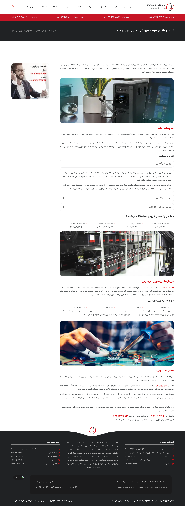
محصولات (91, 7)
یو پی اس (128, 7)
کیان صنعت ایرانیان (49, 30)
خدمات (55, 7)
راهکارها (77, 7)
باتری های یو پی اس (166, 287)
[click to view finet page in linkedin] (40, 487)
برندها (66, 7)
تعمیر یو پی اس (162, 385)
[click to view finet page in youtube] (36, 487)
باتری (116, 7)
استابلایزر (104, 7)
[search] (13, 6)
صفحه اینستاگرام (68, 487)
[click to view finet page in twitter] (44, 487)
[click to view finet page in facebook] (48, 487)
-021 (156, 17)
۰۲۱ (157, 416)
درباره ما (30, 7)
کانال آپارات (54, 487)
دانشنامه (43, 7)
